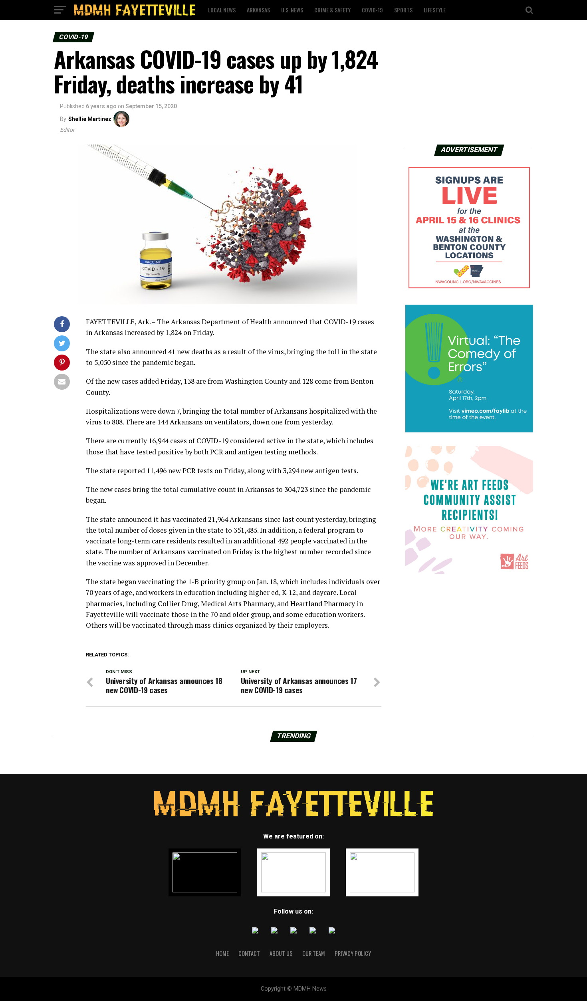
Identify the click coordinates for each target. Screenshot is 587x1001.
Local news (222, 10)
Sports (403, 10)
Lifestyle (435, 10)
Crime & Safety (332, 10)
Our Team (313, 953)
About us (281, 953)
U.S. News (292, 10)
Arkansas (258, 10)
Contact (249, 953)
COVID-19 (372, 10)
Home (222, 953)
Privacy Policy (353, 953)
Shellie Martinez (89, 119)
